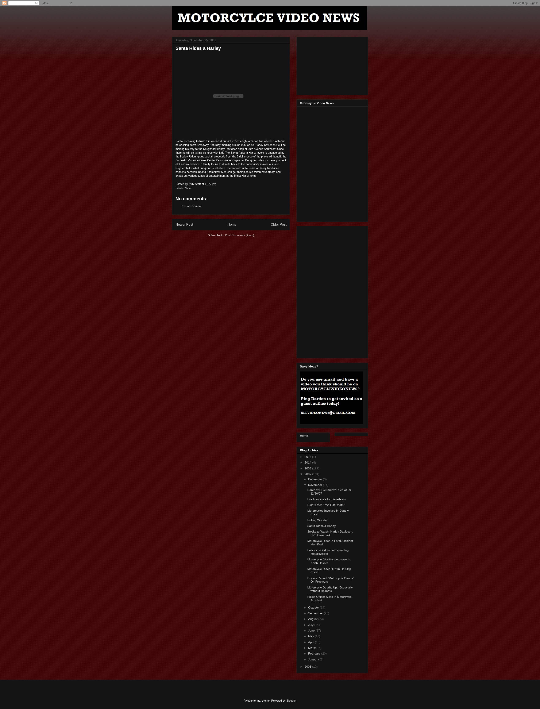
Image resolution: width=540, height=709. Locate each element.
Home (231, 224)
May (311, 636)
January (314, 659)
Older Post (278, 224)
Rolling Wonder (317, 520)
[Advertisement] (331, 64)
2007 (308, 474)
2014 (308, 462)
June (312, 630)
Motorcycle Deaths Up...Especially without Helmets (330, 589)
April (311, 642)
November (315, 485)
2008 (308, 468)
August (313, 619)
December (315, 479)
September (316, 613)
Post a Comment (191, 206)
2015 (308, 456)
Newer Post (184, 224)
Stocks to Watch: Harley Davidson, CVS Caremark (330, 533)
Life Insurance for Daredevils (326, 499)
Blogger (291, 700)
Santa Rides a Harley (321, 525)
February (314, 653)
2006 (308, 666)
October (314, 607)
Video (188, 188)
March (312, 647)
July (311, 624)
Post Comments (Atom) (239, 235)
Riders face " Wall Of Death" (326, 505)
